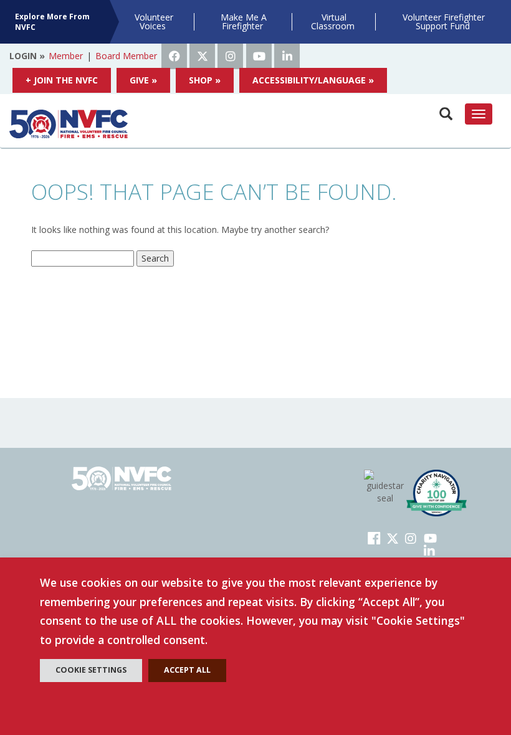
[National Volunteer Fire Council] (68, 124)
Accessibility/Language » (313, 80)
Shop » (205, 80)
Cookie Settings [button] (91, 670)
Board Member (126, 56)
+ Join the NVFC (62, 80)
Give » (143, 80)
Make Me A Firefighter (244, 21)
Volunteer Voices (154, 21)
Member (66, 56)
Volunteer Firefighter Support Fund (444, 21)
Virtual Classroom (333, 21)
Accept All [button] (187, 670)
